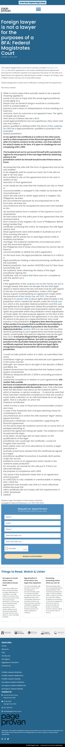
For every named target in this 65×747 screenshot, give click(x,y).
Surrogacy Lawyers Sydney (12, 689)
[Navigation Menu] (38, 9)
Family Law (6, 656)
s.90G (49, 291)
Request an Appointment (32, 556)
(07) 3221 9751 (8, 708)
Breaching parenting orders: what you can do (53, 580)
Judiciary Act (33, 283)
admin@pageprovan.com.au (12, 711)
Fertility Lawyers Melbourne (12, 675)
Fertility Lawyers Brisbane (12, 672)
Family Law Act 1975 (34, 296)
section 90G (22, 299)
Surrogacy (6, 659)
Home (4, 646)
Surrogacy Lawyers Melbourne (14, 685)
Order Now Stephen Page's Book (32, 2)
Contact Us (6, 666)
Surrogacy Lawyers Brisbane (13, 682)
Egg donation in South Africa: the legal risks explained (32, 580)
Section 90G (29, 329)
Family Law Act (53, 283)
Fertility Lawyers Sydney (11, 679)
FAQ (3, 652)
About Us (5, 649)
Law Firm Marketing (56, 745)
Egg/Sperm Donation (10, 662)
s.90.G (36, 118)
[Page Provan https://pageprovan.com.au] (6, 10)
